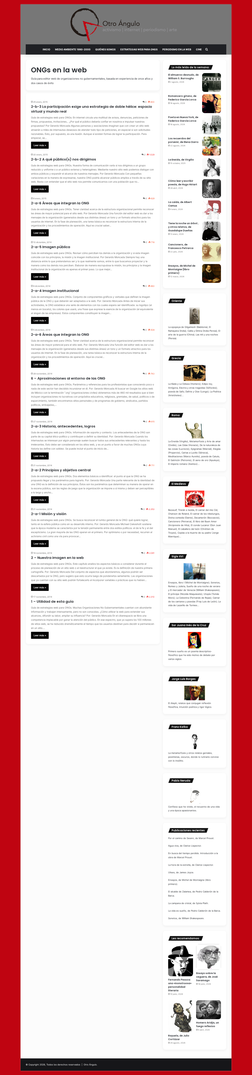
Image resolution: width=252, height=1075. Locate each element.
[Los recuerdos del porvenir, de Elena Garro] (211, 146)
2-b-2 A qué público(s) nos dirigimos (63, 159)
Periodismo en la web (176, 49)
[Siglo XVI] (194, 571)
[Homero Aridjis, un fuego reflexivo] (208, 1009)
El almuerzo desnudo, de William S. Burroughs (183, 76)
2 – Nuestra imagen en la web (57, 557)
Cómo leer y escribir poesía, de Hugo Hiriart (182, 182)
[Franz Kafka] (194, 742)
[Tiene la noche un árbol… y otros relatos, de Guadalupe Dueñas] (211, 231)
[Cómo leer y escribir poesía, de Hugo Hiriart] (211, 188)
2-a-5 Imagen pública (50, 247)
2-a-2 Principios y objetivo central (61, 470)
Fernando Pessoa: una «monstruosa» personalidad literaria (179, 985)
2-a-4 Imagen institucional (55, 290)
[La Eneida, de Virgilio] (211, 167)
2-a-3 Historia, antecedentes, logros (63, 426)
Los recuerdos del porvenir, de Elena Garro (183, 140)
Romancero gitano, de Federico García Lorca (182, 97)
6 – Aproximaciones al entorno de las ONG (68, 378)
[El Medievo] (194, 499)
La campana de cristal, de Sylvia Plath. (188, 903)
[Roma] (194, 430)
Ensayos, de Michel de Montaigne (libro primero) (181, 269)
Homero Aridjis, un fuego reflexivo (207, 1024)
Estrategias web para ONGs (139, 49)
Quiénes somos (105, 49)
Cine (199, 49)
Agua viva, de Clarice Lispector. (185, 845)
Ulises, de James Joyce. (181, 872)
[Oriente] (194, 316)
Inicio (46, 49)
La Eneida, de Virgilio (181, 159)
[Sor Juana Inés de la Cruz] (194, 640)
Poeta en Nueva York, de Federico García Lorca (183, 119)
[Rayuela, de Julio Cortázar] (180, 1016)
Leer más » (40, 145)
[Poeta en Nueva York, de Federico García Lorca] (211, 125)
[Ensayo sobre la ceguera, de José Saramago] (208, 957)
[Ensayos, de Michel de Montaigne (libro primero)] (211, 273)
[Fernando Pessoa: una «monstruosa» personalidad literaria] (180, 960)
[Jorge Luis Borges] (194, 693)
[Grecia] (194, 373)
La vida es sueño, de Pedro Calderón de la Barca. (194, 910)
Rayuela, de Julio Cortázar (178, 1037)
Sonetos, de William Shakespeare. (186, 918)
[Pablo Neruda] (194, 795)
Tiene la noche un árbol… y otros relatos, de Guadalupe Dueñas (183, 227)
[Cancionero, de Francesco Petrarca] (211, 252)
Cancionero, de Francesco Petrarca (180, 246)
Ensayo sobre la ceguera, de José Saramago (207, 976)
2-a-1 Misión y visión (48, 513)
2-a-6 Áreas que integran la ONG (60, 203)
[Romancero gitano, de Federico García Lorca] (211, 103)
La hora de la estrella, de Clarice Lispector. (191, 864)
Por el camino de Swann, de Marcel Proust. (191, 838)
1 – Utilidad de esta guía (52, 601)
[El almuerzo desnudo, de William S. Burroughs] (211, 82)
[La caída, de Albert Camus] (211, 209)
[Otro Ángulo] (126, 25)
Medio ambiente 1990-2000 (73, 49)
